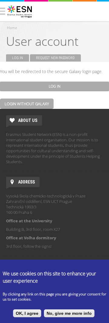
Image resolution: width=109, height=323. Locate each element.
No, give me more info (69, 313)
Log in (20, 58)
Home (12, 27)
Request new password (55, 58)
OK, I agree (27, 313)
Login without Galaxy (27, 103)
